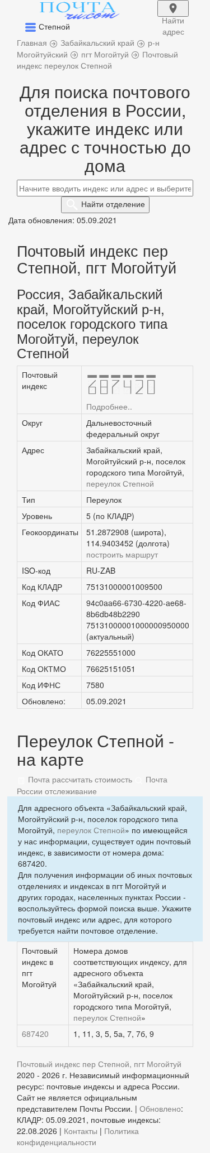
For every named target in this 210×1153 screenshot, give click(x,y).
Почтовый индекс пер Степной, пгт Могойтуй (99, 1063)
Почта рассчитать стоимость (79, 779)
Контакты (80, 1130)
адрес (173, 16)
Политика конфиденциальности (78, 1136)
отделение (113, 203)
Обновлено (160, 1108)
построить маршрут (122, 554)
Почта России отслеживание (92, 785)
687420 (35, 1033)
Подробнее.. (109, 406)
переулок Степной (120, 483)
